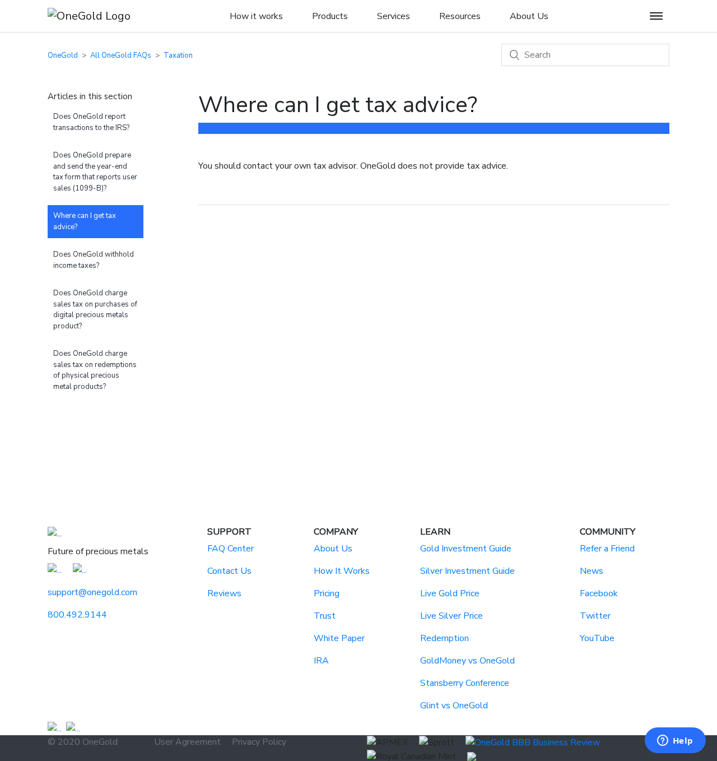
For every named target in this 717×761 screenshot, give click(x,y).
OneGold (63, 55)
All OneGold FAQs (120, 55)
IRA (321, 661)
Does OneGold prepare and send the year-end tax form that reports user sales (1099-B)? (95, 171)
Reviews (224, 593)
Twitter (595, 616)
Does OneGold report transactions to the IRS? (91, 122)
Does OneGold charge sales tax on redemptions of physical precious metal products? (95, 370)
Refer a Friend (607, 548)
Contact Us (229, 571)
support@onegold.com (92, 592)
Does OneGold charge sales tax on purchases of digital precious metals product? (95, 309)
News (591, 571)
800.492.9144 (77, 615)
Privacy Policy (259, 742)
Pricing (326, 593)
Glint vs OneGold (454, 705)
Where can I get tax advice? (84, 221)
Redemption (444, 638)
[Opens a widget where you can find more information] (675, 741)
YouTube (597, 638)
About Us (333, 548)
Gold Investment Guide (465, 548)
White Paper (339, 638)
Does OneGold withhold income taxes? (93, 260)
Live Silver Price (451, 616)
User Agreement (187, 742)
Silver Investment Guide (467, 571)
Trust (325, 616)
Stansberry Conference (464, 683)
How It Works (342, 571)
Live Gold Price (449, 593)
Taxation (178, 55)
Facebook (599, 593)
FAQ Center (230, 548)
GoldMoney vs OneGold (467, 661)
